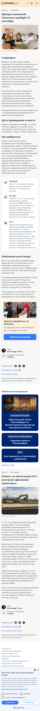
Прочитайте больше (17, 686)
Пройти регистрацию (20, 337)
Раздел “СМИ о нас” (10, 653)
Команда (5, 658)
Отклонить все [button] (28, 702)
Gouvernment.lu (16, 631)
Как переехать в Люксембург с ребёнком (20, 457)
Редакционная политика (12, 663)
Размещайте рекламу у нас (13, 666)
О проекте (6, 648)
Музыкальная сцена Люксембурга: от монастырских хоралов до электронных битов (20, 423)
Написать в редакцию (11, 656)
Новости (5, 10)
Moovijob (14, 374)
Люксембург (15, 10)
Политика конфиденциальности (15, 661)
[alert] (20, 689)
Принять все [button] (9, 702)
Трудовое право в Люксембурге (20, 442)
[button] (20, 689)
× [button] (37, 670)
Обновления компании (11, 651)
